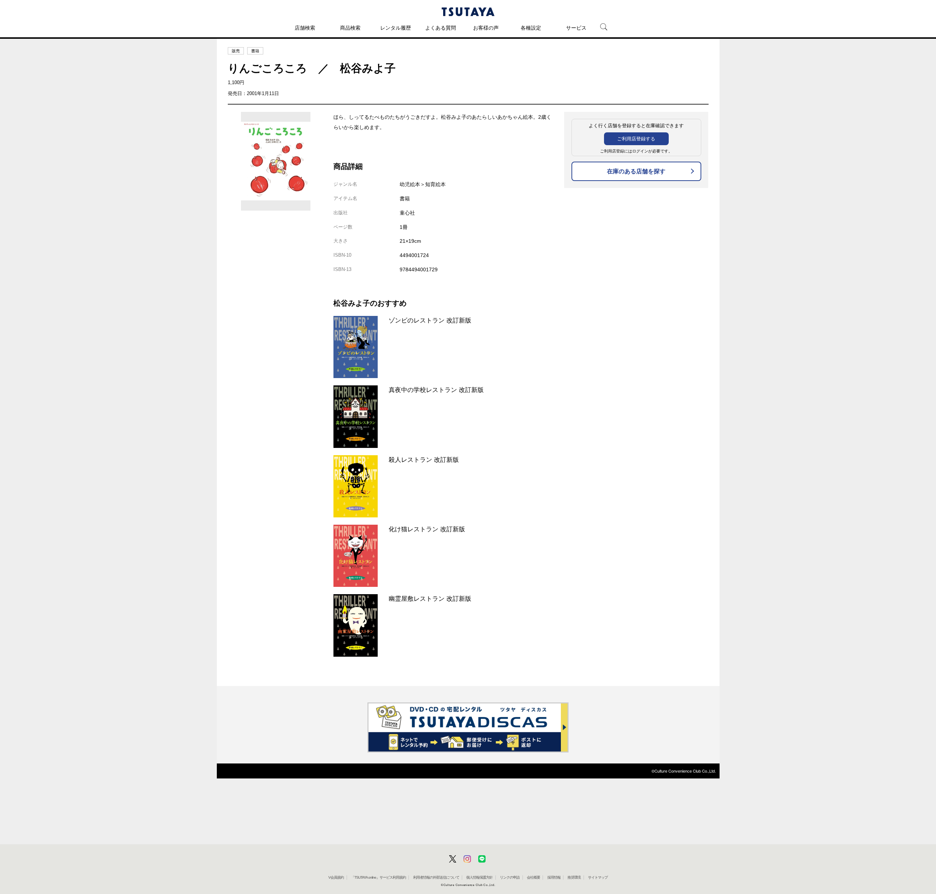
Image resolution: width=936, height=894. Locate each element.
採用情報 (554, 877)
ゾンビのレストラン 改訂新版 (430, 320)
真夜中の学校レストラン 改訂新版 (436, 389)
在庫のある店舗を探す (636, 171)
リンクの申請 (510, 877)
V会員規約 (336, 877)
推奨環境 (574, 877)
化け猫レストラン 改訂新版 (427, 529)
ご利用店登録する (636, 139)
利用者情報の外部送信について (436, 877)
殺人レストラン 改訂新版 (424, 459)
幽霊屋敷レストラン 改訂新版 (430, 598)
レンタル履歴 (395, 28)
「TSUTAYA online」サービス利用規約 (378, 877)
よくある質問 (440, 28)
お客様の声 (486, 28)
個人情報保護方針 (479, 877)
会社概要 (533, 877)
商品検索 (350, 28)
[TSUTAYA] (468, 11)
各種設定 (531, 28)
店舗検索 (305, 28)
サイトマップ (598, 877)
